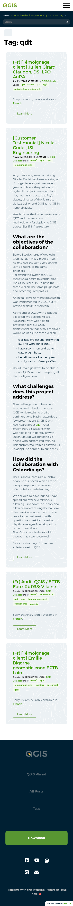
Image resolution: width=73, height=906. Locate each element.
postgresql (52, 685)
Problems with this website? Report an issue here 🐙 (36, 891)
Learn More (24, 113)
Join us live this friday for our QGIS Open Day (37, 15)
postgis (34, 604)
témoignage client (23, 165)
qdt (38, 84)
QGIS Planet (36, 774)
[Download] (36, 833)
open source (27, 84)
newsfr (33, 160)
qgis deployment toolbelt (27, 89)
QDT (39, 424)
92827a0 (67, 903)
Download (36, 837)
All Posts (36, 791)
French (17, 103)
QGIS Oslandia (49, 81)
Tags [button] (36, 808)
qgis (45, 84)
